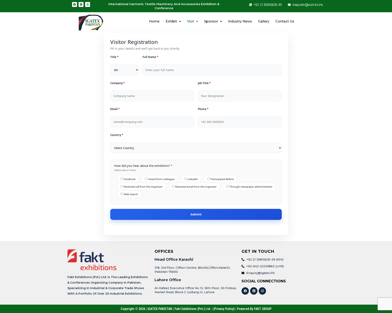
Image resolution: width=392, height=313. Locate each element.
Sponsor (211, 21)
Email (114, 109)
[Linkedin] (81, 4)
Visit (190, 21)
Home (154, 21)
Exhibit (171, 21)
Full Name (150, 57)
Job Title (203, 83)
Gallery (263, 21)
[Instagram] (87, 4)
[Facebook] (74, 4)
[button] (173, 21)
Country (116, 135)
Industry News (240, 21)
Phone (202, 109)
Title (113, 57)
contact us (284, 21)
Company (116, 83)
